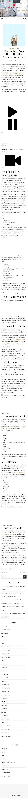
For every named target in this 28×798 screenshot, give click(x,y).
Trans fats (5, 264)
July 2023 (3, 702)
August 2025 (4, 633)
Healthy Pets (4, 769)
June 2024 (4, 664)
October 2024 (5, 653)
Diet (3, 569)
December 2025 (5, 629)
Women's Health (5, 776)
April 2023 (4, 712)
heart (13, 569)
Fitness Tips (4, 755)
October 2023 (5, 691)
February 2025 (5, 643)
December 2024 (5, 647)
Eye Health (4, 752)
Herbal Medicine (5, 772)
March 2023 (4, 715)
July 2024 (3, 660)
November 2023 (5, 688)
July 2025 (3, 636)
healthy (8, 569)
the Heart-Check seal (6, 534)
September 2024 (5, 657)
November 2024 (5, 650)
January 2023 (4, 722)
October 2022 (5, 732)
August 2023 (4, 698)
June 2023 (4, 705)
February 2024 (5, 677)
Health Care (4, 759)
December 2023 (5, 684)
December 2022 (5, 726)
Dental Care (4, 748)
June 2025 (4, 640)
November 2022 (5, 729)
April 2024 (4, 671)
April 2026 (4, 626)
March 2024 (4, 674)
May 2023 (4, 708)
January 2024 (4, 681)
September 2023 (5, 695)
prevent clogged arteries (7, 343)
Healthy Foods (14, 48)
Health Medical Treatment (8, 762)
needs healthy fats (20, 472)
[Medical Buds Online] (14, 7)
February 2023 (5, 719)
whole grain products (8, 373)
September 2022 (5, 736)
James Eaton (6, 572)
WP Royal (17, 795)
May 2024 (4, 667)
